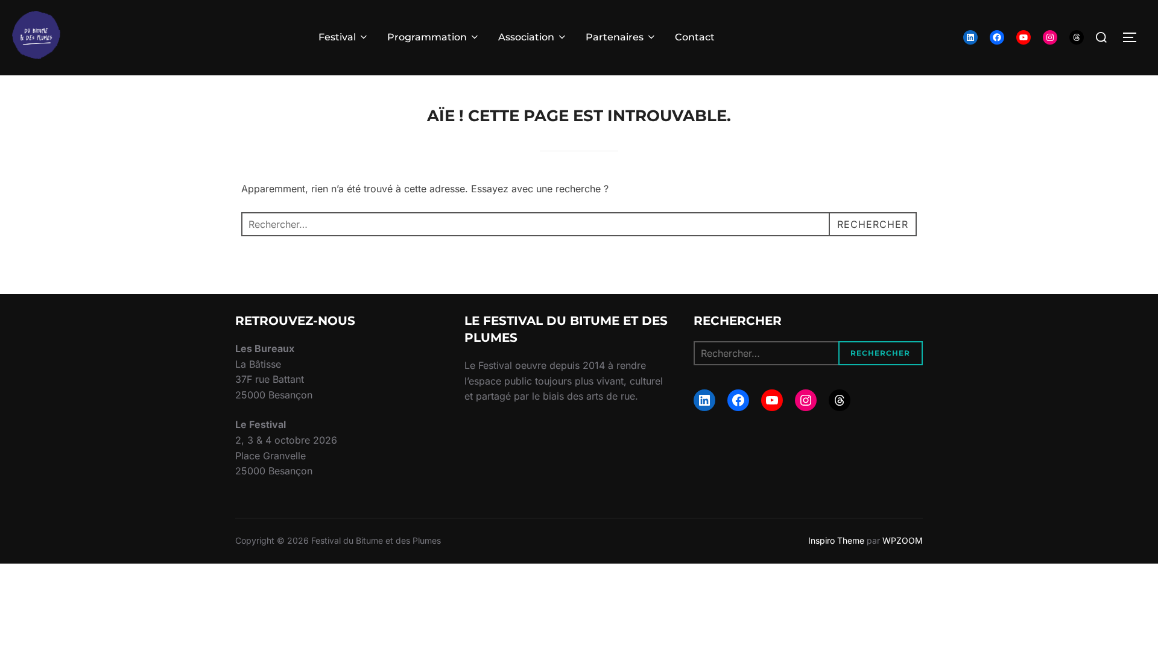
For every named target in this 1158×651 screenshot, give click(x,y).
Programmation (427, 37)
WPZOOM (902, 540)
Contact (695, 37)
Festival (337, 37)
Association (526, 37)
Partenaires (615, 37)
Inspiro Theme (836, 540)
